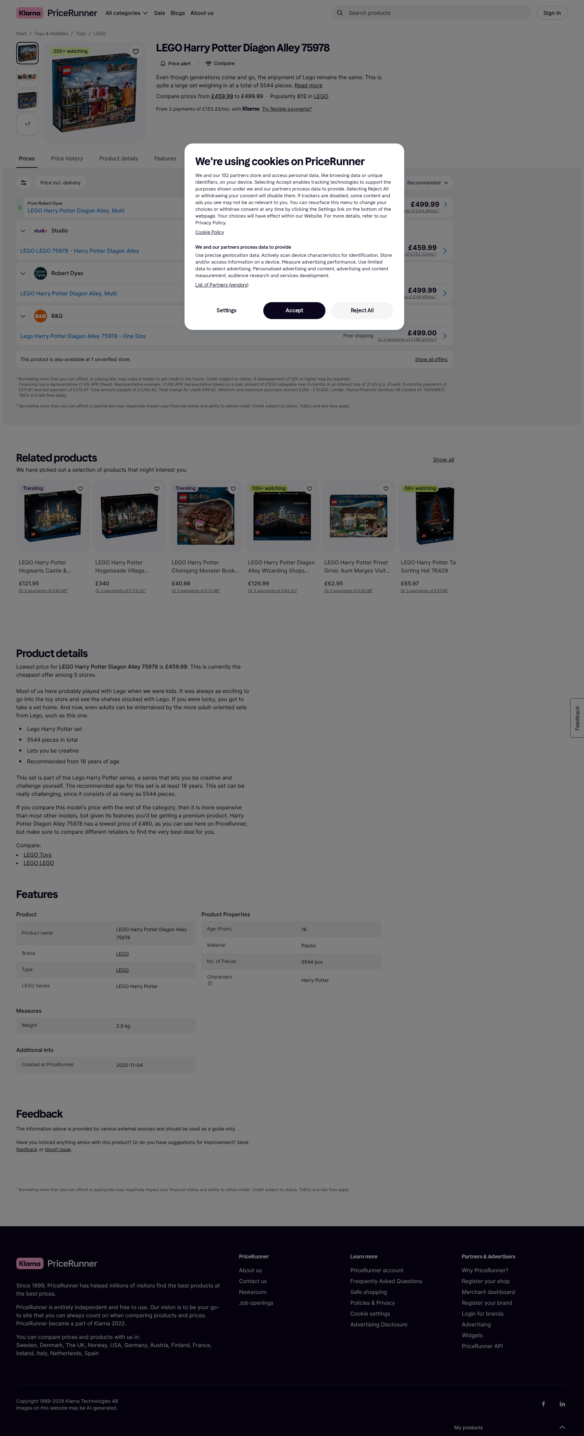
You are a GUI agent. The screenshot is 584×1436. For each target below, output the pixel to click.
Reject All (362, 310)
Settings (226, 310)
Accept (294, 310)
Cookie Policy (209, 232)
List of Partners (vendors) (221, 285)
